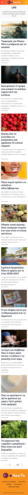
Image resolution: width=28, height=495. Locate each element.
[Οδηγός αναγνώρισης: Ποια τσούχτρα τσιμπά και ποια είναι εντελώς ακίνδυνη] (14, 213)
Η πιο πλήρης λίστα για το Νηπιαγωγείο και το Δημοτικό (13, 313)
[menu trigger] (2, 2)
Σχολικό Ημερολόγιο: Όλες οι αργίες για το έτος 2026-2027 (12, 270)
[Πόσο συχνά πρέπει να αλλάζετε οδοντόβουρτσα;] (14, 171)
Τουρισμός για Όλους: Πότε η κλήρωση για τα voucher (13, 44)
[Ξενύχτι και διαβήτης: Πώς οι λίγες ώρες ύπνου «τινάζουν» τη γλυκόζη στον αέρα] (14, 338)
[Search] (26, 2)
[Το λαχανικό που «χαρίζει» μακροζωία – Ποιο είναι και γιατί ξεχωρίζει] (14, 429)
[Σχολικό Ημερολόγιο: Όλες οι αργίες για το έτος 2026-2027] (14, 256)
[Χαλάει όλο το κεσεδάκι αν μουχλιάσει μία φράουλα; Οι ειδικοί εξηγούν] (14, 122)
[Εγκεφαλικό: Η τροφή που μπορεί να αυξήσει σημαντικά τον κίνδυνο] (14, 74)
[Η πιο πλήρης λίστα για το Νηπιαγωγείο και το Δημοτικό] (14, 298)
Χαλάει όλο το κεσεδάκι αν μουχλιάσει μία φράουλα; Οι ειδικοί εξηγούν (12, 139)
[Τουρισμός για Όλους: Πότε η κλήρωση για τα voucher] (14, 30)
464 (18, 465)
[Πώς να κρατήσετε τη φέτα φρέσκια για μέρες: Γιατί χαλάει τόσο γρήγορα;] (14, 384)
